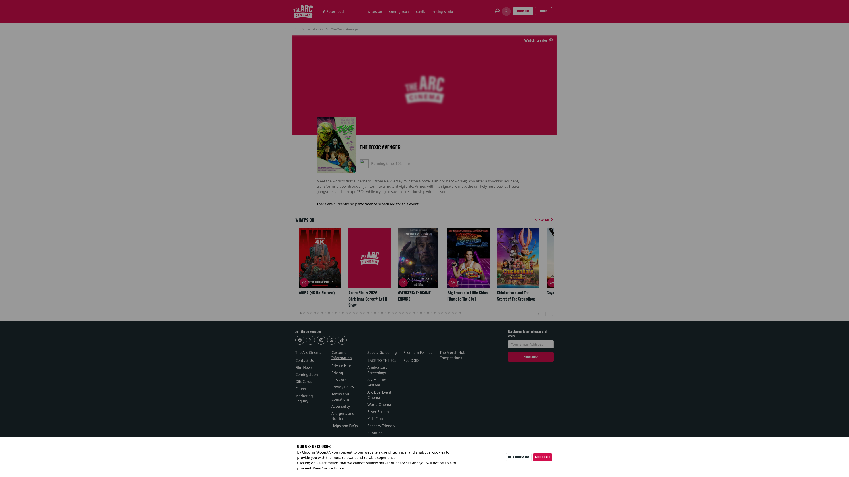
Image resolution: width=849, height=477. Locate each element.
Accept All (542, 457)
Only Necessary (519, 457)
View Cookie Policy (328, 468)
